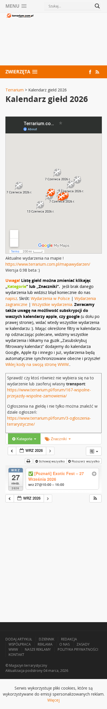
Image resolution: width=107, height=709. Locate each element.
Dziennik (46, 639)
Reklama (45, 644)
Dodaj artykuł (18, 639)
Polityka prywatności (78, 649)
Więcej (53, 700)
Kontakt (16, 654)
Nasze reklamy (38, 649)
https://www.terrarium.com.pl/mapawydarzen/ (47, 264)
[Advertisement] (68, 39)
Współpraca (20, 644)
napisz (11, 298)
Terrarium (14, 90)
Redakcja (69, 639)
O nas (64, 644)
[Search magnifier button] (97, 6)
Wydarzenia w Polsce (50, 298)
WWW (13, 649)
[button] (95, 498)
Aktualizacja (15, 670)
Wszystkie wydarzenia (52, 304)
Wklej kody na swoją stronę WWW (37, 364)
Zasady (83, 644)
